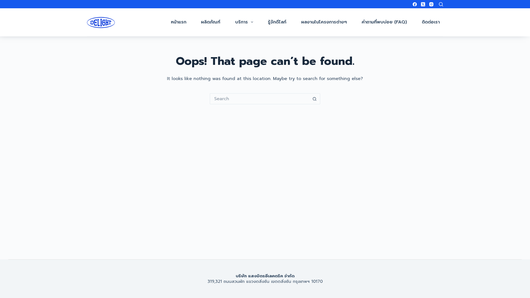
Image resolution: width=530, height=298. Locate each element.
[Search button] (314, 98)
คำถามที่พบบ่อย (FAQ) (384, 22)
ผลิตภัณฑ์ (210, 22)
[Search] (441, 4)
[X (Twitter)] (423, 4)
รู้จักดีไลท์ (277, 22)
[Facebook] (415, 4)
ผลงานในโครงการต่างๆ (324, 22)
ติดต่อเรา (431, 22)
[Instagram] (431, 4)
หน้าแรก (178, 22)
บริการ (241, 22)
